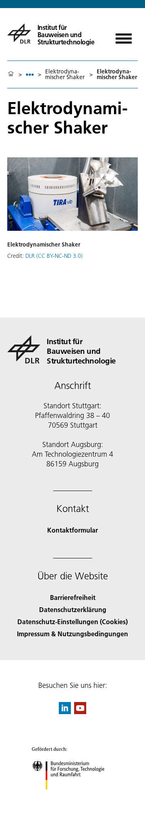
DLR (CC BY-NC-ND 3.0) (54, 255)
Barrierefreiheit (72, 597)
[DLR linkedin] (65, 711)
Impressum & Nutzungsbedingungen (72, 633)
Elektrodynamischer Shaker (65, 74)
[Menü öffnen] (124, 36)
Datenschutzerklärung (72, 609)
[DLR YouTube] (80, 711)
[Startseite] (10, 74)
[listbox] (30, 74)
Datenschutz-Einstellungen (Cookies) (72, 621)
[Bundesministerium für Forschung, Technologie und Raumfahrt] (72, 797)
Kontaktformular (72, 530)
